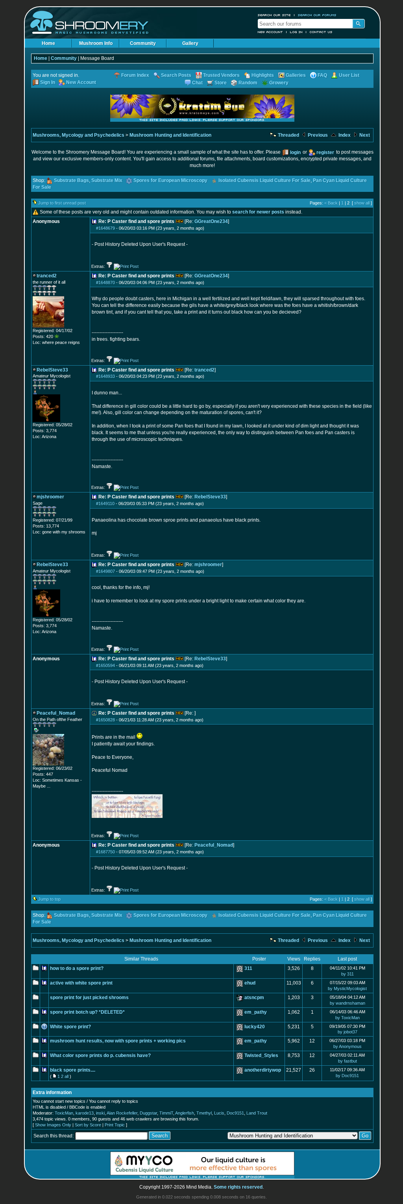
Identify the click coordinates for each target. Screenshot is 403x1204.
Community (143, 43)
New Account (270, 32)
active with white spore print (81, 983)
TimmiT (166, 1113)
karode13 (85, 1113)
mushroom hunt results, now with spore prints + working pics (118, 1041)
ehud (249, 983)
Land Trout (256, 1113)
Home (48, 43)
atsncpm (254, 997)
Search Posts (176, 75)
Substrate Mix (106, 180)
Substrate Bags (71, 180)
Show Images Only (53, 1124)
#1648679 (105, 228)
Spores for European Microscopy (170, 180)
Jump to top (49, 899)
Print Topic (115, 1124)
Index (344, 135)
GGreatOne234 (211, 221)
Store (220, 82)
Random (247, 82)
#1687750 (105, 851)
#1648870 (105, 282)
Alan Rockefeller (122, 1113)
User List (349, 75)
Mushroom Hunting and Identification (170, 135)
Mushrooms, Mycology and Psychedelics (78, 135)
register (325, 152)
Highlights (262, 75)
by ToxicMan (347, 1017)
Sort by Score (88, 1124)
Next (364, 135)
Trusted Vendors (221, 75)
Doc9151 (235, 1113)
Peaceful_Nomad (213, 845)
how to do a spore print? (77, 968)
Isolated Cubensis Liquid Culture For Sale (264, 180)
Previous (317, 135)
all (66, 1076)
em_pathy (255, 1012)
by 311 (347, 974)
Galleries (296, 75)
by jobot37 (347, 1031)
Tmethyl (204, 1113)
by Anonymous (347, 1046)
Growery (278, 82)
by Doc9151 (347, 1075)
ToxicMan (64, 1113)
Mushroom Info (96, 43)
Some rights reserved (238, 1187)
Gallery (190, 43)
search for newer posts (258, 212)
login (295, 152)
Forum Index (135, 75)
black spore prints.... (72, 1070)
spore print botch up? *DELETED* (87, 1012)
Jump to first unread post (62, 203)
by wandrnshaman (347, 1003)
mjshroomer (208, 564)
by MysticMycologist (347, 988)
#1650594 (105, 665)
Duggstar (148, 1113)
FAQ (322, 75)
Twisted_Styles (261, 1055)
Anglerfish (184, 1113)
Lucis (219, 1113)
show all (362, 203)
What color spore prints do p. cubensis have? (100, 1055)
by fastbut (347, 1061)
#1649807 (105, 571)
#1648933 (105, 376)
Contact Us (321, 32)
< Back (331, 203)
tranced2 (204, 370)
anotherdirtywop (262, 1070)
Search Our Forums (317, 15)
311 (248, 968)
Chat (197, 82)
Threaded (288, 135)
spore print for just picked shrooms (89, 997)
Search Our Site (274, 15)
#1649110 (105, 503)
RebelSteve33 (210, 497)
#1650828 (105, 719)
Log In (296, 32)
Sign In (47, 82)
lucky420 (254, 1026)
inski (100, 1113)
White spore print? (70, 1026)
